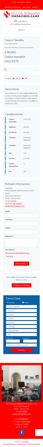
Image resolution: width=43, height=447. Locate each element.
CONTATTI (35, 7)
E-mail (7, 228)
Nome (7, 211)
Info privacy (9, 250)
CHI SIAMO (21, 2)
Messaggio (9, 236)
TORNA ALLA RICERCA (21, 285)
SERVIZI (28, 2)
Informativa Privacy (9, 444)
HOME (14, 2)
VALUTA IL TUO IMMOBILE (13, 7)
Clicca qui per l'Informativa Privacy (17, 253)
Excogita (25, 442)
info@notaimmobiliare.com (22, 24)
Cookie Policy (21, 444)
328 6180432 (22, 21)
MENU (22, 30)
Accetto (10, 256)
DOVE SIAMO (26, 7)
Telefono (8, 220)
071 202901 (12, 201)
